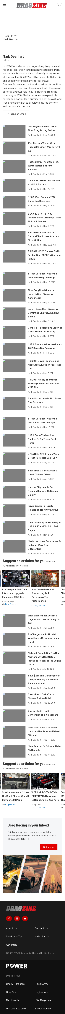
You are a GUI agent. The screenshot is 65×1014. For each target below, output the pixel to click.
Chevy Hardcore (15, 983)
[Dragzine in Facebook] (9, 918)
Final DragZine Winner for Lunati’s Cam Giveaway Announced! (41, 294)
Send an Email (18, 113)
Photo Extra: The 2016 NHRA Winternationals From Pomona (43, 165)
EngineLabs (40, 605)
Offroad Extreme (16, 1008)
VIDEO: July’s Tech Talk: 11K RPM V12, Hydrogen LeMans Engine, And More (45, 796)
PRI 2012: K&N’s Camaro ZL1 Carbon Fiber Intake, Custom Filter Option (43, 236)
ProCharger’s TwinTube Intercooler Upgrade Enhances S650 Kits (15, 593)
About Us (11, 928)
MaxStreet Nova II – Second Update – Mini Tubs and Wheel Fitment (44, 731)
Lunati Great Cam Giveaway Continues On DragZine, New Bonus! (43, 312)
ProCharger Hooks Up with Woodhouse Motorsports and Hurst (44, 638)
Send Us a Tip (14, 936)
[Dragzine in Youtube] (25, 918)
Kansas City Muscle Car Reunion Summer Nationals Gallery (43, 491)
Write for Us (42, 936)
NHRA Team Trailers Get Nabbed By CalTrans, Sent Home (42, 439)
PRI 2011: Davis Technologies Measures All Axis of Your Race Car (44, 364)
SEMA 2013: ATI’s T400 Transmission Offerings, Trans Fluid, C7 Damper (44, 217)
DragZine (11, 992)
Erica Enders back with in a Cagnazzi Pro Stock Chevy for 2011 (44, 619)
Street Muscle (43, 1008)
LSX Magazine (43, 1000)
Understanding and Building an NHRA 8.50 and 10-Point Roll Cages (44, 526)
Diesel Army (41, 983)
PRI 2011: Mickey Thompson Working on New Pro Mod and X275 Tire (43, 383)
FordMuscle (10, 604)
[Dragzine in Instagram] (17, 918)
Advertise (11, 944)
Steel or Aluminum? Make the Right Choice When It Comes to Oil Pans (15, 796)
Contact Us (41, 928)
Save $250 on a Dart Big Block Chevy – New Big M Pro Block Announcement (44, 679)
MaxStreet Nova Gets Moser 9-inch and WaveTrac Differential (44, 545)
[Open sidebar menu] (4, 5)
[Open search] (59, 5)
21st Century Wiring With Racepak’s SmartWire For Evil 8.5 (44, 147)
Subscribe (48, 847)
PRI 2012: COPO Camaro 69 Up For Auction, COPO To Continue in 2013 (44, 255)
